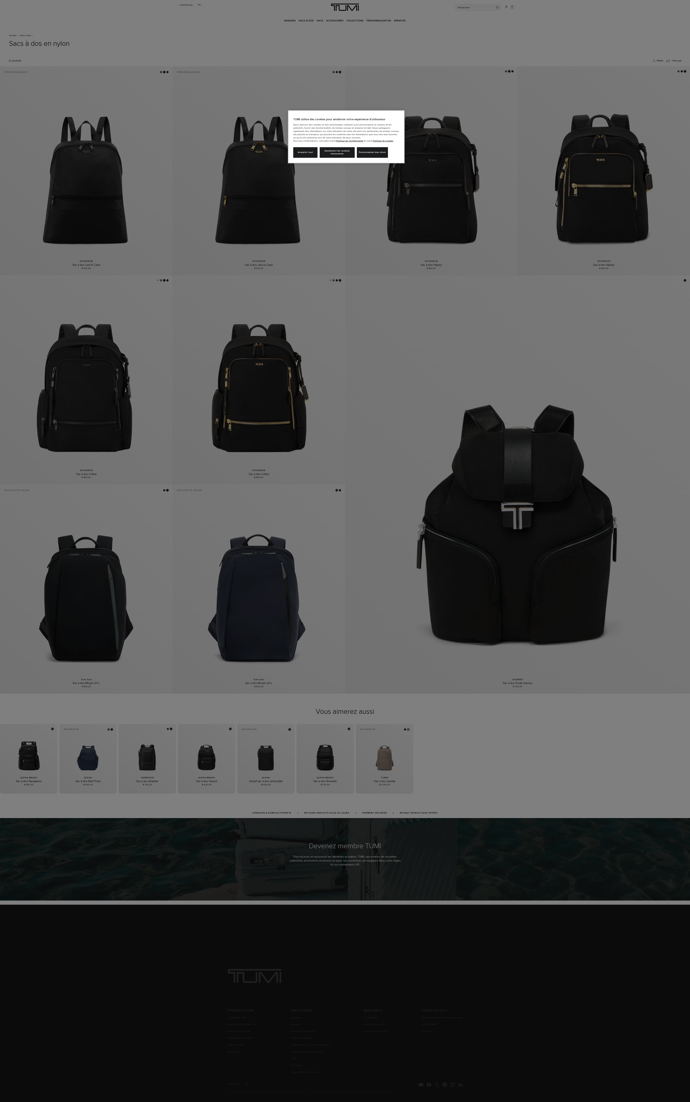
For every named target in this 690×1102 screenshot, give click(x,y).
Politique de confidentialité (349, 141)
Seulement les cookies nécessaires (337, 152)
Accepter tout (305, 152)
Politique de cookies (383, 141)
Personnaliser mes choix (372, 152)
